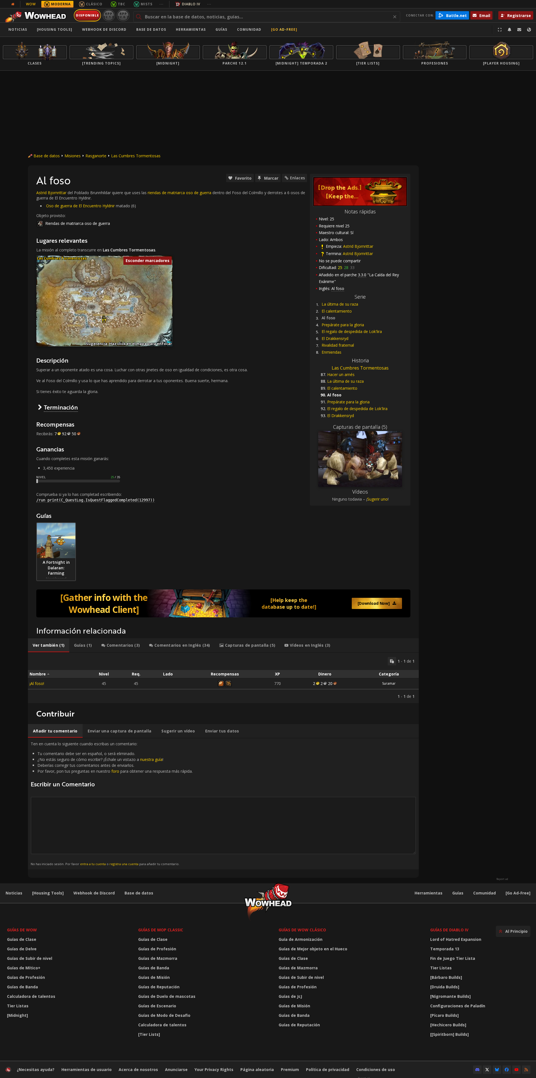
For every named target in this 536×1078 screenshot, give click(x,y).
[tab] (48, 645)
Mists (146, 4)
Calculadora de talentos (31, 996)
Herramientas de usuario (86, 1069)
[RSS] (526, 1069)
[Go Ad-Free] (284, 29)
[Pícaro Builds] (444, 1015)
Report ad (502, 879)
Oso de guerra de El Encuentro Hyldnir (80, 205)
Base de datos (151, 29)
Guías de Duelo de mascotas (166, 996)
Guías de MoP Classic (160, 929)
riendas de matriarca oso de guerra (179, 192)
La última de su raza (340, 304)
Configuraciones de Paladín (457, 1005)
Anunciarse (176, 1069)
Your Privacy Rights (214, 1069)
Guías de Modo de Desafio (164, 1015)
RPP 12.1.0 (109, 15)
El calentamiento (337, 311)
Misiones (72, 155)
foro (115, 771)
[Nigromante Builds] (450, 996)
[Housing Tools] (48, 893)
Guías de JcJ (290, 996)
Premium (290, 1069)
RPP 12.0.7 (123, 15)
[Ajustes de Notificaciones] (509, 29)
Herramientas (428, 893)
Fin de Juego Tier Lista (452, 958)
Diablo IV (191, 4)
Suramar (389, 683)
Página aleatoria (257, 1069)
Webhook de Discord (104, 29)
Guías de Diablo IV (449, 929)
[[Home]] (37, 15)
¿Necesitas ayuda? (35, 1069)
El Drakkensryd (335, 338)
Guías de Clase (21, 939)
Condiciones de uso (375, 1069)
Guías (221, 29)
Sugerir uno (377, 499)
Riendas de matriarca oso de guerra (77, 223)
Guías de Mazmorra (157, 958)
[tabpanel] (223, 678)
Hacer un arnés (341, 374)
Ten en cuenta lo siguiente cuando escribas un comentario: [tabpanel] (112, 803)
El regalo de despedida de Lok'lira (352, 331)
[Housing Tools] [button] (54, 29)
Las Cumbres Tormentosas (136, 155)
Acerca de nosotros (138, 1069)
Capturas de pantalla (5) (360, 426)
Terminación (61, 407)
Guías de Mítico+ (23, 967)
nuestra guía (151, 759)
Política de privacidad (327, 1069)
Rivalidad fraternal (338, 345)
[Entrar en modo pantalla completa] (500, 29)
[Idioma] (529, 29)
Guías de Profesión (26, 977)
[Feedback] (519, 29)
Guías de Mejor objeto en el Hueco (313, 948)
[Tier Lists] (149, 1034)
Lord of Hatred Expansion (455, 939)
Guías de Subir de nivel (29, 958)
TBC (121, 4)
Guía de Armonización (300, 939)
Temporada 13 (444, 948)
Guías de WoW (22, 929)
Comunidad (249, 29)
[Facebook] (506, 1069)
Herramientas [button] (191, 29)
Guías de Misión (154, 977)
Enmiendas (331, 352)
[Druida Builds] (444, 986)
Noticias (17, 29)
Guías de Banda (22, 986)
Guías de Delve (22, 948)
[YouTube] (516, 1069)
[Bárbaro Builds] (446, 977)
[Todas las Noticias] (12, 4)
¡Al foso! (37, 683)
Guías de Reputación (159, 986)
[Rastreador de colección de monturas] (223, 603)
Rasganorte (95, 155)
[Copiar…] (392, 661)
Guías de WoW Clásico (302, 929)
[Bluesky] (497, 1069)
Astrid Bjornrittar (358, 246)
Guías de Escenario (157, 1005)
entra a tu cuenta (93, 864)
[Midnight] (17, 1015)
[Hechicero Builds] (448, 1024)
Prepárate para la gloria (343, 324)
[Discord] (477, 1069)
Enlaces (297, 177)
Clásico (94, 4)
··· (161, 4)
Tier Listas (17, 1005)
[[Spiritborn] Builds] (449, 1034)
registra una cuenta (123, 864)
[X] (487, 1069)
